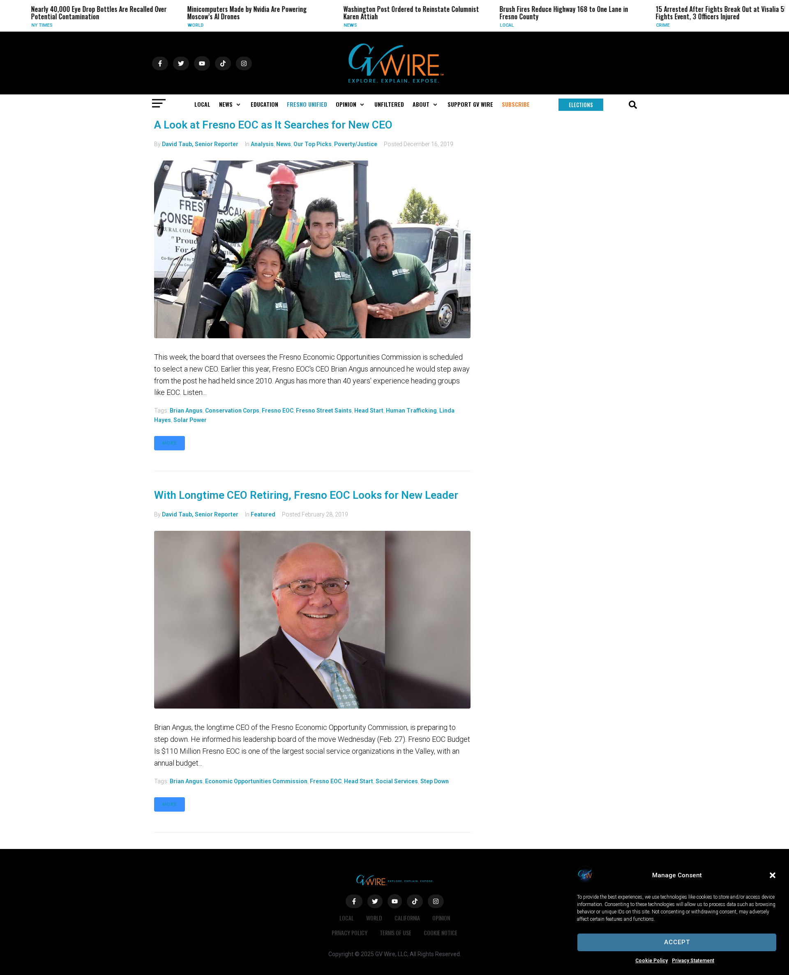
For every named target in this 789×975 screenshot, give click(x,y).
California (407, 917)
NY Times (29, 25)
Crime (651, 25)
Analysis (262, 144)
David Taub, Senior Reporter (200, 144)
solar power (190, 420)
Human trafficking (411, 410)
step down (434, 781)
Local (495, 25)
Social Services (397, 781)
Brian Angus (186, 410)
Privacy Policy (349, 932)
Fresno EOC (277, 410)
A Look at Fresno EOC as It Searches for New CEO (273, 125)
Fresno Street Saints (324, 410)
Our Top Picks (312, 144)
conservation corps (232, 410)
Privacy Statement (693, 961)
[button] (772, 875)
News (338, 25)
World (183, 25)
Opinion (441, 917)
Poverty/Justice (355, 144)
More (169, 443)
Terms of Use (395, 932)
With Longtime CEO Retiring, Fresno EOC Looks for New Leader (306, 495)
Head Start (368, 410)
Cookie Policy (651, 961)
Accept (677, 942)
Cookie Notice (440, 932)
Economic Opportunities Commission (256, 781)
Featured (263, 514)
